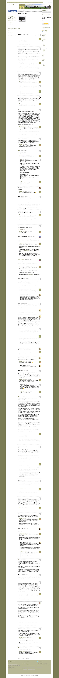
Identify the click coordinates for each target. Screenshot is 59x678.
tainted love (31, 182)
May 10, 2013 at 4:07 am (23, 513)
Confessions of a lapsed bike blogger (12, 22)
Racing (44, 46)
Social (43, 61)
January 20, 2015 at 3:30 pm (23, 647)
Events (44, 44)
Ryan (19, 48)
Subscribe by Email (45, 31)
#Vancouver (38, 664)
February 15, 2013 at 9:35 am (28, 144)
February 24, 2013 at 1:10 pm (24, 196)
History (44, 45)
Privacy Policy (36, 675)
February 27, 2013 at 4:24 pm (28, 266)
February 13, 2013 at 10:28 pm (28, 103)
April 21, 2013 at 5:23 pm (30, 391)
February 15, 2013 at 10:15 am (30, 181)
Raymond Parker (22, 38)
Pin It (19, 28)
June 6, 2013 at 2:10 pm (28, 593)
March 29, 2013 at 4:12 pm (28, 294)
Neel (19, 647)
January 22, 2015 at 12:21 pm (28, 637)
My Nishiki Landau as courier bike (12, 28)
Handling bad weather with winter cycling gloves (14, 668)
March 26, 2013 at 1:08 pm (26, 278)
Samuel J (19, 97)
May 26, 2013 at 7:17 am (24, 574)
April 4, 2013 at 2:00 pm (26, 348)
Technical (44, 49)
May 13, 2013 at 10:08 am (28, 533)
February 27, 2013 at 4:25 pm (28, 231)
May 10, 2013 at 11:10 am (28, 518)
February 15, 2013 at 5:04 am (24, 150)
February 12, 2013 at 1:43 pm (28, 81)
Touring (44, 50)
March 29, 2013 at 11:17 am (24, 303)
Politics (43, 60)
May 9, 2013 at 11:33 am (28, 507)
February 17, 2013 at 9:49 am (28, 191)
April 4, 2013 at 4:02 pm (28, 351)
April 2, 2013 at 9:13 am (24, 328)
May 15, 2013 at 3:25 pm (23, 559)
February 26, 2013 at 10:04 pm (28, 243)
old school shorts (24, 534)
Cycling (43, 41)
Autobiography (44, 39)
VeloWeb (11, 5)
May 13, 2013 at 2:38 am (26, 528)
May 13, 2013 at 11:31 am (28, 542)
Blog (42, 40)
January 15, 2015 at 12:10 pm (28, 628)
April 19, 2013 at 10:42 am (28, 361)
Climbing (44, 36)
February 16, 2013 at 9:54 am (27, 187)
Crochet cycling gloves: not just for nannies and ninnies (12, 32)
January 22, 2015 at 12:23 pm (28, 651)
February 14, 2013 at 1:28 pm (28, 126)
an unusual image (26, 250)
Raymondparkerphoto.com (45, 21)
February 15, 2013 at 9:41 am (26, 159)
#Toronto (42, 664)
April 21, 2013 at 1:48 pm (28, 379)
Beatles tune (26, 182)
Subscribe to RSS (45, 30)
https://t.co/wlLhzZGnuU (40, 663)
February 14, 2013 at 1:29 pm (24, 138)
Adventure (43, 35)
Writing (43, 64)
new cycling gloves (30, 274)
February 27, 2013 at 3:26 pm (28, 259)
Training (44, 51)
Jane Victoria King (21, 259)
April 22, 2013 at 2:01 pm (23, 396)
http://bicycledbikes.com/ (21, 229)
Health (43, 55)
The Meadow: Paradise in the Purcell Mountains (12, 18)
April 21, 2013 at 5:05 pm (28, 384)
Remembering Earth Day (11, 667)
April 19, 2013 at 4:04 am (26, 357)
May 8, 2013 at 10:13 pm (23, 480)
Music (43, 56)
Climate (44, 54)
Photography (43, 59)
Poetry (44, 65)
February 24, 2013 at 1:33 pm (28, 214)
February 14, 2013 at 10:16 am (24, 109)
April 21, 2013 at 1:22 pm (26, 370)
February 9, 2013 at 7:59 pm (25, 34)
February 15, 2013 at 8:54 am (28, 155)
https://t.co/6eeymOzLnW (41, 665)
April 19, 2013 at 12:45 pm (28, 365)
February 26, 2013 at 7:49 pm (31, 236)
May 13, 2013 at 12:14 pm (30, 551)
